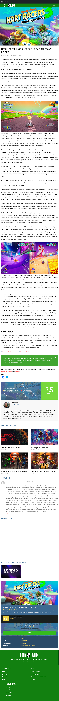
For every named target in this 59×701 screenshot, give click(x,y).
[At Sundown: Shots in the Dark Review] (14, 460)
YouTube (17, 371)
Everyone (24, 641)
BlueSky (8, 690)
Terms (29, 661)
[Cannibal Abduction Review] (14, 437)
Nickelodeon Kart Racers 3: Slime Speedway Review (19, 607)
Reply (7, 513)
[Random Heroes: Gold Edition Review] (44, 460)
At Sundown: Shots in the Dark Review (14, 471)
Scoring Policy (35, 674)
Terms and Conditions (38, 677)
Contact (33, 661)
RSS (3, 679)
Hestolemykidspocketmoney (13, 482)
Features (5, 677)
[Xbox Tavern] (9, 6)
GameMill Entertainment (28, 645)
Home (4, 672)
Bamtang (24, 643)
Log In (6, 1)
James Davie (6, 55)
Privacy (25, 661)
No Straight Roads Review (39, 448)
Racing (23, 638)
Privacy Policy (35, 672)
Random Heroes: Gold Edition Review (43, 471)
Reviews (5, 674)
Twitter (9, 371)
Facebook (4, 371)
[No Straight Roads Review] (44, 437)
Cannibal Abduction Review (10, 448)
